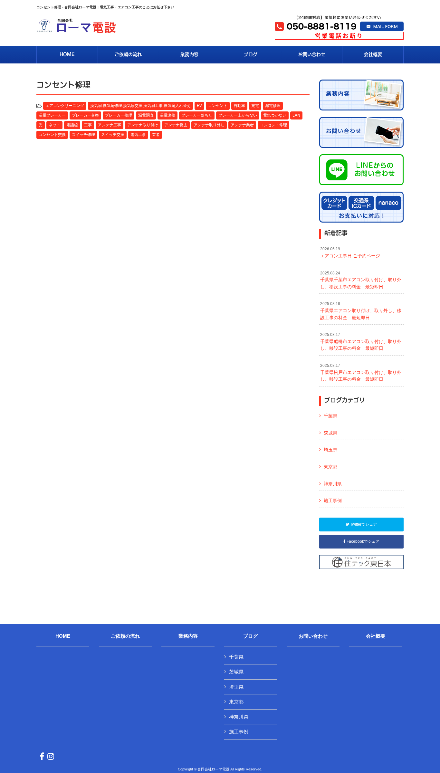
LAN (296, 115)
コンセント (217, 105)
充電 (255, 105)
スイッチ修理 (83, 134)
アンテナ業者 (242, 125)
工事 (88, 125)
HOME (62, 636)
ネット (54, 125)
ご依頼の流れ (125, 636)
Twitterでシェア (363, 524)
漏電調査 (146, 115)
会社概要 (375, 636)
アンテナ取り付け (142, 125)
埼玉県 (330, 449)
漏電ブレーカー (52, 115)
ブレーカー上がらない (237, 115)
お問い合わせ (313, 636)
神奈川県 (333, 483)
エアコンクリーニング (64, 105)
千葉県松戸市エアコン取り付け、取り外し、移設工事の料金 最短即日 (360, 372)
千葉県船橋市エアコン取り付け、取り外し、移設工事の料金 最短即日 (360, 341)
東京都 (330, 466)
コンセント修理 (273, 125)
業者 (156, 134)
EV (199, 105)
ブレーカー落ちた (196, 115)
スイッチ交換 (112, 134)
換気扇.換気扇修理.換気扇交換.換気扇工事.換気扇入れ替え (140, 105)
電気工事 (138, 134)
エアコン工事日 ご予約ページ (350, 252)
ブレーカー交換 (85, 115)
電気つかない (274, 115)
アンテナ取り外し (209, 125)
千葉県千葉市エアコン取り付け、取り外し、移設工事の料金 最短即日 (360, 280)
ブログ (250, 636)
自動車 (239, 105)
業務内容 (188, 636)
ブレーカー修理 (118, 115)
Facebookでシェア (362, 541)
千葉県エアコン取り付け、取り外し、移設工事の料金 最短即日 (360, 310)
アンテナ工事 (109, 125)
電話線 (72, 125)
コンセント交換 (52, 134)
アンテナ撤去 (175, 125)
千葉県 (330, 415)
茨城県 (330, 432)
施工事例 (333, 500)
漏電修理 (273, 105)
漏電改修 (167, 115)
